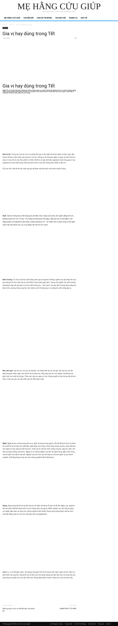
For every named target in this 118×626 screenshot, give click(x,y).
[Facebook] (5, 594)
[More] (26, 594)
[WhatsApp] (20, 594)
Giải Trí (84, 18)
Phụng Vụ (73, 18)
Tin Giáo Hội (60, 18)
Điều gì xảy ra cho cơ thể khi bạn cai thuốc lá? (19, 610)
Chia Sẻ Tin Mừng (44, 18)
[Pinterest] (15, 594)
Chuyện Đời (29, 18)
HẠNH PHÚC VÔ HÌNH (68, 609)
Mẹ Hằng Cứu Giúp (12, 18)
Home (4, 25)
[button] (112, 18)
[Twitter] (10, 594)
